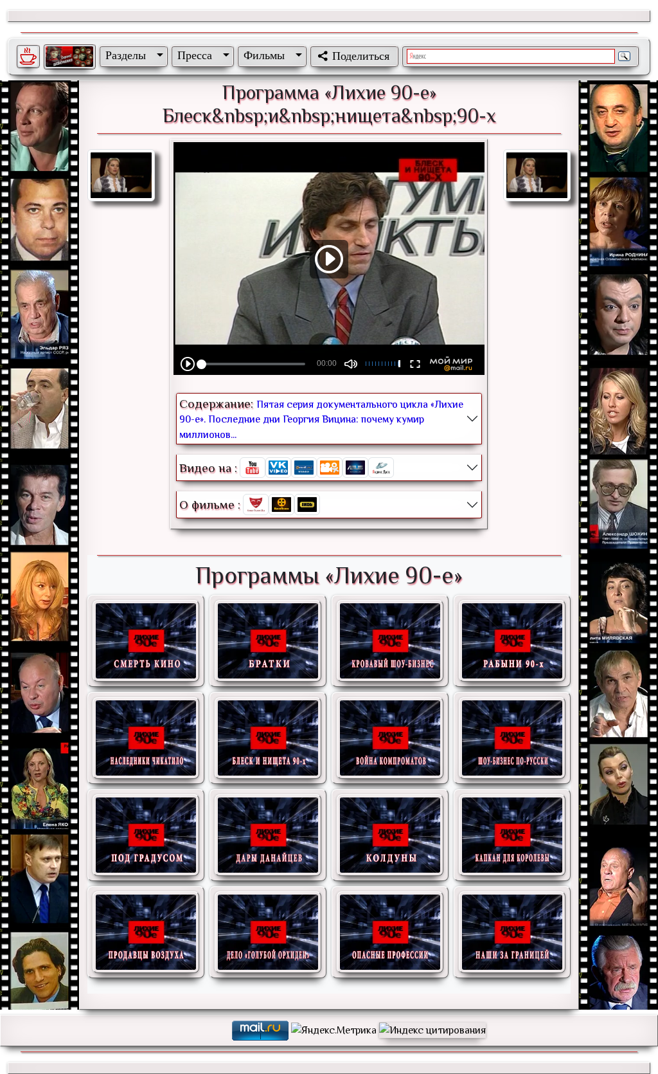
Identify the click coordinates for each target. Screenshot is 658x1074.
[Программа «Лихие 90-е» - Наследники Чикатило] (146, 738)
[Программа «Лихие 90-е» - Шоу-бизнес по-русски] (512, 738)
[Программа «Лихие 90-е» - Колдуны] (390, 835)
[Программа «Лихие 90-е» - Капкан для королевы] (512, 835)
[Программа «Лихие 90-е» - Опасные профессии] (390, 932)
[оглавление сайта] (69, 56)
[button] (131, 55)
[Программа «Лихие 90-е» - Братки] (268, 641)
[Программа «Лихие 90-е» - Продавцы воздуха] (146, 932)
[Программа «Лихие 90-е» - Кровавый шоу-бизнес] (390, 641)
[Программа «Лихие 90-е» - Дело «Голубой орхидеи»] (268, 932)
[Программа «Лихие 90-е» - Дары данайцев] (268, 835)
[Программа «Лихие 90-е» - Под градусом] (146, 835)
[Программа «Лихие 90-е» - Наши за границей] (512, 932)
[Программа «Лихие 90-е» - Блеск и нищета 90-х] (268, 738)
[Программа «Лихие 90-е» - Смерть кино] (146, 641)
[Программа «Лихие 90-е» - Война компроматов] (390, 738)
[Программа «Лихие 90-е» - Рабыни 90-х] (512, 641)
